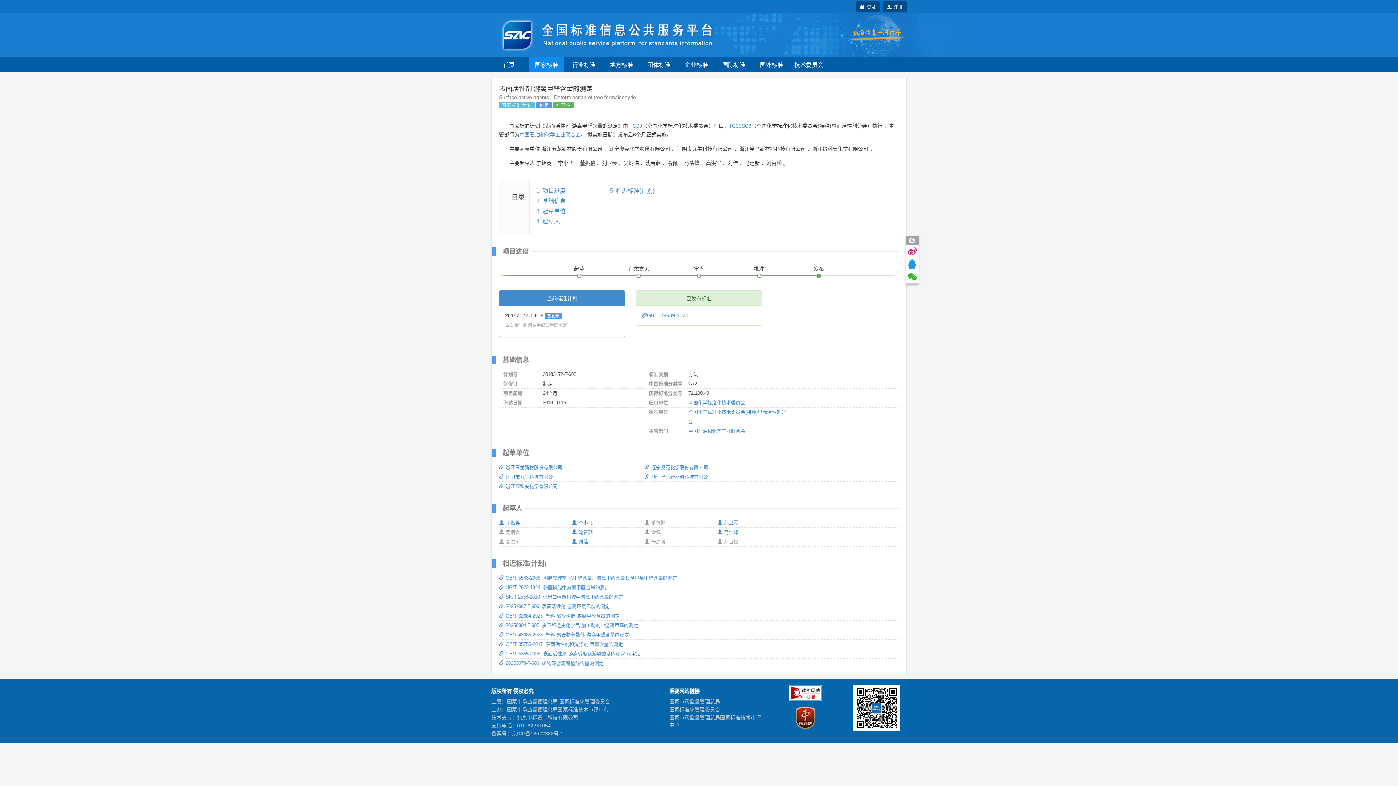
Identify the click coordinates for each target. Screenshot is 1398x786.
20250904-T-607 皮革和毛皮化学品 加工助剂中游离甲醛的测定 (572, 625)
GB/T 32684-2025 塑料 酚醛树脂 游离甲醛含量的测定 (563, 616)
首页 (509, 64)
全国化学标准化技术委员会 (716, 402)
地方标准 (621, 64)
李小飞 (585, 522)
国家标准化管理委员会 (694, 709)
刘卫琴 (731, 522)
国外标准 (771, 64)
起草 (579, 269)
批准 (759, 269)
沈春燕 (585, 532)
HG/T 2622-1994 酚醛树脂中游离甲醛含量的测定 (557, 587)
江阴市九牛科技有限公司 (532, 477)
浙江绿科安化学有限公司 (532, 486)
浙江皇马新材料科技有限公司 (682, 477)
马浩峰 (731, 532)
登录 (870, 7)
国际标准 (734, 64)
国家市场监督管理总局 (694, 701)
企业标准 (696, 64)
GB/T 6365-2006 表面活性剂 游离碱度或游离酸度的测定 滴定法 (573, 653)
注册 (897, 7)
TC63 (635, 126)
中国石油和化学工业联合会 (550, 135)
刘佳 (583, 541)
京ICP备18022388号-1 (538, 734)
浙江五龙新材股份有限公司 (534, 467)
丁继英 (513, 522)
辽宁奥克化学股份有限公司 (679, 467)
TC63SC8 (740, 126)
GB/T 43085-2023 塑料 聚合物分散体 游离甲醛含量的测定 (567, 635)
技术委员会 (809, 64)
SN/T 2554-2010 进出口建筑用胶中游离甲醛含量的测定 (564, 597)
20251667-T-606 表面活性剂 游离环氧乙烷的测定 (558, 606)
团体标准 (659, 64)
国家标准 (546, 64)
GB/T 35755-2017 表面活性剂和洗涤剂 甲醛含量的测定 (564, 644)
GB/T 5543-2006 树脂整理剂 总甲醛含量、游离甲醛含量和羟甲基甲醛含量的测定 (591, 578)
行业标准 (584, 64)
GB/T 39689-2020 (667, 315)
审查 (699, 269)
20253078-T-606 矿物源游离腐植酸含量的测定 (555, 663)
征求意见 (639, 269)
